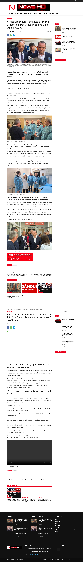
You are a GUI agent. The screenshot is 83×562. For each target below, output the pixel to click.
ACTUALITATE (12, 17)
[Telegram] (14, 35)
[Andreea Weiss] (8, 31)
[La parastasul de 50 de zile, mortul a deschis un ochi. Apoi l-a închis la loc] (10, 528)
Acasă (8, 17)
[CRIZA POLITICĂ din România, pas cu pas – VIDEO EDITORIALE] (29, 288)
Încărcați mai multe (65, 54)
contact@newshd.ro (34, 554)
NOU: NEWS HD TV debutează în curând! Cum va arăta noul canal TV (68, 42)
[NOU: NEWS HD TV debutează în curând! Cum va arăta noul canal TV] (45, 288)
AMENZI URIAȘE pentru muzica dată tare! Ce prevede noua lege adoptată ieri (68, 49)
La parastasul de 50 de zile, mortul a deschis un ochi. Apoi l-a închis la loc (21, 528)
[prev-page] (7, 300)
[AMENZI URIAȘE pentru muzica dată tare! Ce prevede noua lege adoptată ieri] (58, 50)
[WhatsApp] (11, 35)
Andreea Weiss (12, 31)
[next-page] (10, 300)
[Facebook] (75, 1)
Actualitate (14, 264)
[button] (74, 13)
